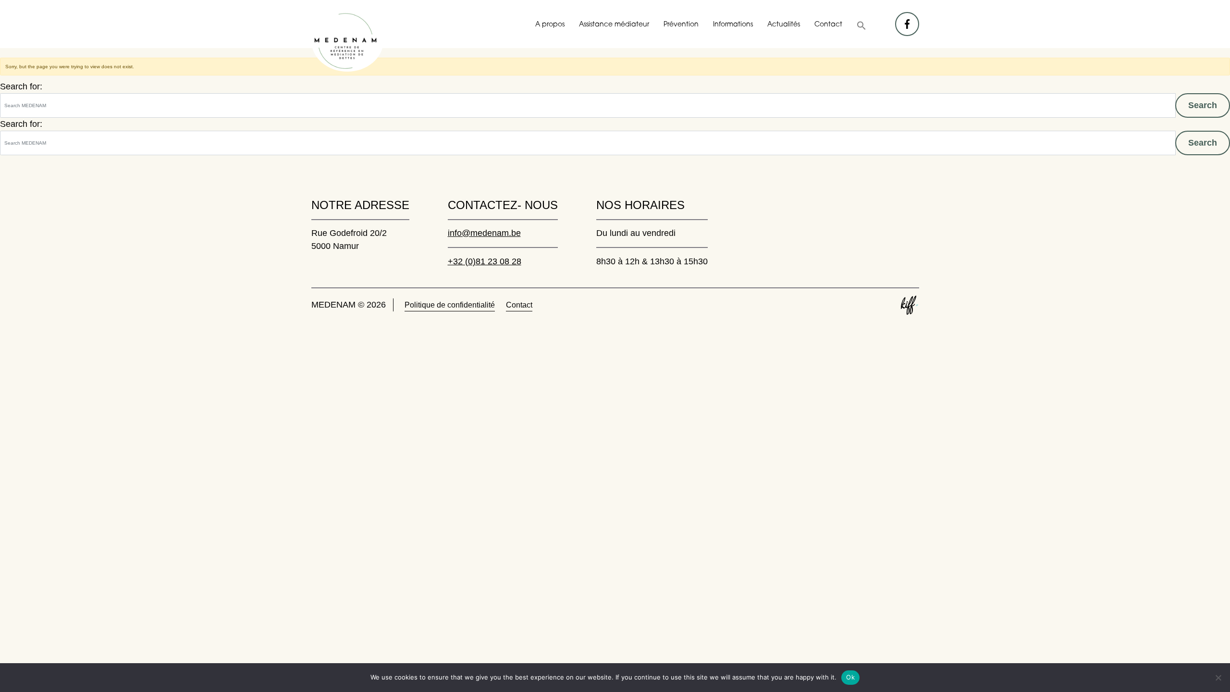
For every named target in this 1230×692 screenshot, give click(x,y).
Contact (828, 24)
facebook (907, 19)
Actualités (783, 24)
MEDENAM (347, 41)
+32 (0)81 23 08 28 (484, 261)
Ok (850, 677)
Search (1202, 105)
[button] (861, 25)
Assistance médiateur (614, 24)
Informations (733, 24)
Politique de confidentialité (450, 305)
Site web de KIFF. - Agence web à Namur (909, 305)
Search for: (21, 86)
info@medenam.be (484, 233)
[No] (1218, 677)
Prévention (681, 24)
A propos (550, 24)
